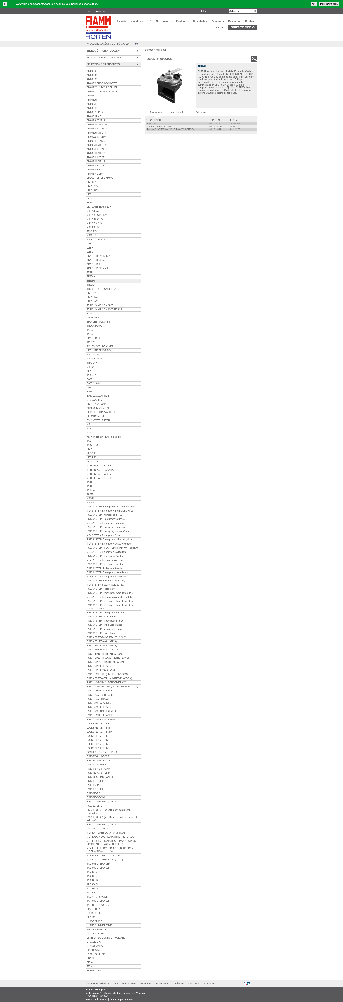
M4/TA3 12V (93, 227)
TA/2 (89, 441)
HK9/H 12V (92, 186)
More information (329, 4)
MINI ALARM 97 (95, 400)
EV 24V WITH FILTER (98, 420)
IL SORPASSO (94, 921)
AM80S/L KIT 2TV (96, 137)
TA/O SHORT (94, 445)
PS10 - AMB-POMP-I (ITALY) (102, 645)
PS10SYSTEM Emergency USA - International (111, 506)
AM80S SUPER (95, 112)
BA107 (90, 387)
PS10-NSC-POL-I (96, 797)
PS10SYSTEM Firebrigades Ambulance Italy (110, 593)
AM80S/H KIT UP (96, 161)
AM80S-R (92, 108)
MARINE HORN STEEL (99, 478)
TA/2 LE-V (92, 892)
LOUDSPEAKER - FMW (99, 732)
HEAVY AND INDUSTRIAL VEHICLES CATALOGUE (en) (171, 129)
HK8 (89, 194)
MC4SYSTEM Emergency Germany (105, 523)
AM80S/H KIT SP (96, 153)
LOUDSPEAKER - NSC (99, 744)
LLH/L (90, 252)
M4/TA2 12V (93, 211)
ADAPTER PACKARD (98, 256)
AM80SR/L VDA (95, 174)
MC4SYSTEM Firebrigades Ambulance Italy (109, 597)
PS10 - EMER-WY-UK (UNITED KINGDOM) (109, 678)
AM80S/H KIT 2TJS (97, 124)
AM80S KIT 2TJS (96, 120)
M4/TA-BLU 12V (95, 219)
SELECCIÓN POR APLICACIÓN (103, 51)
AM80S (90, 95)
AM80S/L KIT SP (96, 157)
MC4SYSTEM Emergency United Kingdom (109, 544)
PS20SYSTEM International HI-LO (104, 515)
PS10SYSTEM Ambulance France (104, 625)
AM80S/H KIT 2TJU (97, 145)
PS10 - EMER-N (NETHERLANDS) (105, 654)
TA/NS (90, 486)
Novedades (200, 21)
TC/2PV (91, 342)
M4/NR (90, 498)
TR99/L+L (92, 276)
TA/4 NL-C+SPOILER (98, 905)
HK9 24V (91, 293)
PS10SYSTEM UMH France (101, 616)
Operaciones (164, 21)
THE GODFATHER (96, 929)
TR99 (89, 272)
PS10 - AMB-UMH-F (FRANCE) (103, 711)
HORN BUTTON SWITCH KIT (102, 412)
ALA (89, 371)
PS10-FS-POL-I (95, 789)
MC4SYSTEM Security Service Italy (105, 585)
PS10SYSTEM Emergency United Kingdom (109, 539)
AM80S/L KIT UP (96, 165)
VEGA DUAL (93, 461)
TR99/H (91, 281)
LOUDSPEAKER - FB (98, 723)
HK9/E (90, 449)
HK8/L (90, 202)
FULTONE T (93, 317)
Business (100, 11)
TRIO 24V (92, 363)
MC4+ (90, 432)
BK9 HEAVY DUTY (97, 404)
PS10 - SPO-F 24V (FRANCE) (102, 670)
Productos (182, 21)
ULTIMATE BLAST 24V (99, 350)
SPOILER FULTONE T (98, 322)
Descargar (234, 21)
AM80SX (91, 71)
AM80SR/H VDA (95, 169)
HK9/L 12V (92, 190)
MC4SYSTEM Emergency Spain (103, 535)
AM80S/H (92, 100)
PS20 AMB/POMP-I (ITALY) (101, 801)
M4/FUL (91, 367)
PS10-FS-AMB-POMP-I (99, 769)
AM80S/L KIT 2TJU (97, 149)
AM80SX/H (92, 75)
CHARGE (91, 917)
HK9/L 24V (92, 301)
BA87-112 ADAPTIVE (98, 396)
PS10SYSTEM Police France (102, 633)
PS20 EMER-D (94, 806)
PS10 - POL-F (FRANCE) (100, 695)
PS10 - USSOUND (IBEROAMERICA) (106, 682)
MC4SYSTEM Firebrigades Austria (105, 560)
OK (313, 4)
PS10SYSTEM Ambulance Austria (104, 568)
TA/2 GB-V (92, 888)
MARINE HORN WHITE (99, 474)
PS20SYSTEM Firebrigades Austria (105, 564)
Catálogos (217, 21)
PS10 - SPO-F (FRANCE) (100, 666)
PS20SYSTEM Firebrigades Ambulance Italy (110, 601)
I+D (149, 21)
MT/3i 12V (92, 235)
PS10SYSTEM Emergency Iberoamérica (108, 531)
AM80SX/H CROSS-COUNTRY (103, 87)
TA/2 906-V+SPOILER (98, 868)
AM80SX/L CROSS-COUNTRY (103, 91)
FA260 (90, 313)
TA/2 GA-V (92, 884)
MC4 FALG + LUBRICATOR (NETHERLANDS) (111, 837)
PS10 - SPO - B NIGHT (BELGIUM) (105, 662)
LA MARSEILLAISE (97, 954)
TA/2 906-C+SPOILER (98, 864)
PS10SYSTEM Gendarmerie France (105, 629)
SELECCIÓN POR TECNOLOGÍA (104, 57)
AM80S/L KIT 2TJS (97, 128)
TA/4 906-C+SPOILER (98, 901)
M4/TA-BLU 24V (95, 358)
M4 (88, 424)
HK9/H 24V (92, 297)
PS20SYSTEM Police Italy (101, 589)
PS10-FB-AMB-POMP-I (99, 756)
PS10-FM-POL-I (95, 785)
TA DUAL (91, 490)
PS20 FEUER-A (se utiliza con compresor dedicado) (108, 811)
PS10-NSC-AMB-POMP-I (100, 777)
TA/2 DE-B (92, 880)
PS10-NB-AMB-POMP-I (99, 773)
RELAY (90, 962)
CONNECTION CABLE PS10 (102, 752)
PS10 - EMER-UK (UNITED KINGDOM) (107, 674)
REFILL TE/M (94, 970)
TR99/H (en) (152, 123)
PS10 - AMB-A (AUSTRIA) (100, 703)
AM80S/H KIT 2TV (96, 133)
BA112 (90, 391)
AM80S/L (91, 104)
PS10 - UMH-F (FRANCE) (100, 715)
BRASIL (91, 958)
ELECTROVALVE (96, 416)
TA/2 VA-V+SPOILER (98, 897)
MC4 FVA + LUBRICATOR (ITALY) (104, 855)
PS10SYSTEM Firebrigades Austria (105, 556)
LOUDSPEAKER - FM (98, 728)
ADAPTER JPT (95, 264)
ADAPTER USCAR (96, 260)
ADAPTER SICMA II (97, 268)
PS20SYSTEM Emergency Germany (106, 527)
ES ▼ (203, 11)
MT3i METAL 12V (96, 239)
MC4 (89, 428)
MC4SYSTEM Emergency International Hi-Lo (110, 511)
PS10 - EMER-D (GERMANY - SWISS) (107, 637)
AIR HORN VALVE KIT (98, 408)
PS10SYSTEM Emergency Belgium (105, 612)
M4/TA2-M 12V (94, 223)
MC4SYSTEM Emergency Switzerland (106, 552)
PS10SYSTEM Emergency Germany (106, 519)
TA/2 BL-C (92, 876)
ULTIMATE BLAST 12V (99, 207)
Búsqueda (123, 43)
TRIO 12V (92, 231)
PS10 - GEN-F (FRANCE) (100, 690)
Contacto (250, 21)
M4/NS (90, 502)
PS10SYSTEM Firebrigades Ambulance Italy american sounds (110, 607)
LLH (89, 243)
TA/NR (90, 482)
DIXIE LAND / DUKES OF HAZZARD (106, 938)
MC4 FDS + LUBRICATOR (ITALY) (105, 859)
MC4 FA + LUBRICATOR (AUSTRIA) (106, 833)
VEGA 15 (91, 453)
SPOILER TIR (94, 338)
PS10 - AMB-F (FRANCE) (100, 707)
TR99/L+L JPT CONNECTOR (102, 289)
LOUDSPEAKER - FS (98, 736)
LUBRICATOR (94, 913)
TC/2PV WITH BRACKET (100, 346)
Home (89, 11)
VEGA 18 (91, 457)
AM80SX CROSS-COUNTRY (102, 83)
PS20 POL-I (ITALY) (97, 828)
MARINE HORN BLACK (99, 465)
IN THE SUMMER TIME (99, 925)
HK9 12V (91, 182)
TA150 (90, 330)
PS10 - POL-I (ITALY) (98, 699)
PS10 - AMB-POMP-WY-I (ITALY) (104, 649)
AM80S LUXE (94, 116)
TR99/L (90, 285)
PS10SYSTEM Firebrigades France (105, 621)
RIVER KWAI (94, 950)
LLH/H (90, 248)
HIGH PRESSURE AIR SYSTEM (104, 437)
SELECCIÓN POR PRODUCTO (103, 64)
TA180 (90, 334)
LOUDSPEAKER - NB (98, 740)
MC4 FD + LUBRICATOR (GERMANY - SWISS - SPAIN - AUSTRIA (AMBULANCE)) (112, 842)
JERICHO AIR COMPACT (100, 305)
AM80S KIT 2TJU (96, 141)
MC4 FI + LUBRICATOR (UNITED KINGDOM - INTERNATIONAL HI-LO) (111, 850)
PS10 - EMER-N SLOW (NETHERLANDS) (108, 658)
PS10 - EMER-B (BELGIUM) (101, 719)
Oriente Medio (243, 27)
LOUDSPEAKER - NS (98, 748)
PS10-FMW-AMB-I (96, 764)
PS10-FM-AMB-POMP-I (99, 760)
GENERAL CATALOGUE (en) (159, 126)
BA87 (89, 379)
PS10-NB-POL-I (95, 793)
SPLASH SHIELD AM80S (100, 178)
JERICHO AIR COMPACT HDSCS (104, 309)
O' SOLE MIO (94, 942)
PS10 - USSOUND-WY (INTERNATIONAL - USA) (112, 686)
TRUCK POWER (95, 326)
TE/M (89, 966)
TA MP (90, 494)
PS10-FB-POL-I (95, 781)
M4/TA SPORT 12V (97, 215)
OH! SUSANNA (95, 946)
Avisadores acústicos (130, 21)
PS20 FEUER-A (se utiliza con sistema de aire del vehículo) (113, 819)
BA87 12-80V (93, 383)
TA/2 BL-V (92, 872)
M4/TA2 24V (93, 354)
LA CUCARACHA (96, 933)
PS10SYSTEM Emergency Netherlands (107, 572)
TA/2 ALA (91, 375)
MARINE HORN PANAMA (100, 470)
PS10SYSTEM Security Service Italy (106, 580)
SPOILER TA (93, 909)
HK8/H (90, 198)
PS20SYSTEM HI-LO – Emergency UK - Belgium (112, 548)
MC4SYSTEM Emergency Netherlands (107, 576)
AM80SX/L (92, 79)
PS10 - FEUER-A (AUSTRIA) (102, 641)
